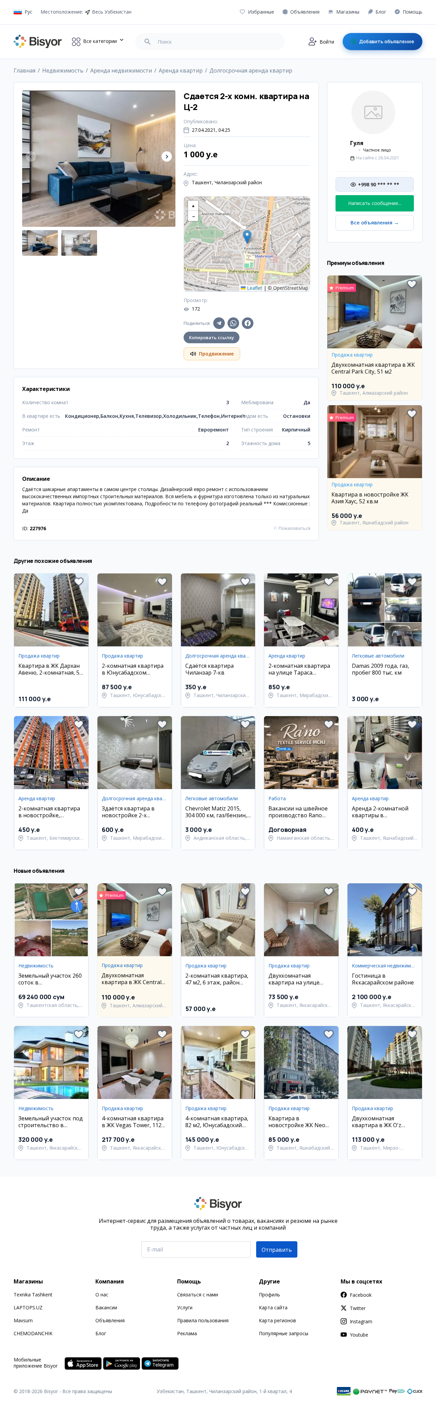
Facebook (361, 1295)
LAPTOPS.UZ (28, 1307)
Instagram (361, 1321)
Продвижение (216, 353)
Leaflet (254, 288)
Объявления (110, 1320)
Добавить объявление (386, 41)
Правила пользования (203, 1320)
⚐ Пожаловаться (292, 528)
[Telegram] (219, 323)
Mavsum (23, 1320)
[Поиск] (147, 41)
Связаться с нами (197, 1294)
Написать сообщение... (374, 203)
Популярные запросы (283, 1333)
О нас (101, 1294)
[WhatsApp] (233, 323)
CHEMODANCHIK (33, 1333)
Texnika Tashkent (33, 1294)
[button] (166, 156)
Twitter (357, 1308)
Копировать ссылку (211, 337)
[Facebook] (247, 323)
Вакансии (106, 1307)
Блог (100, 1333)
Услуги (184, 1307)
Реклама (187, 1333)
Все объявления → (375, 222)
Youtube (359, 1334)
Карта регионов (277, 1320)
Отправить (277, 1249)
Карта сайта (273, 1307)
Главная (24, 70)
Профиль (269, 1294)
